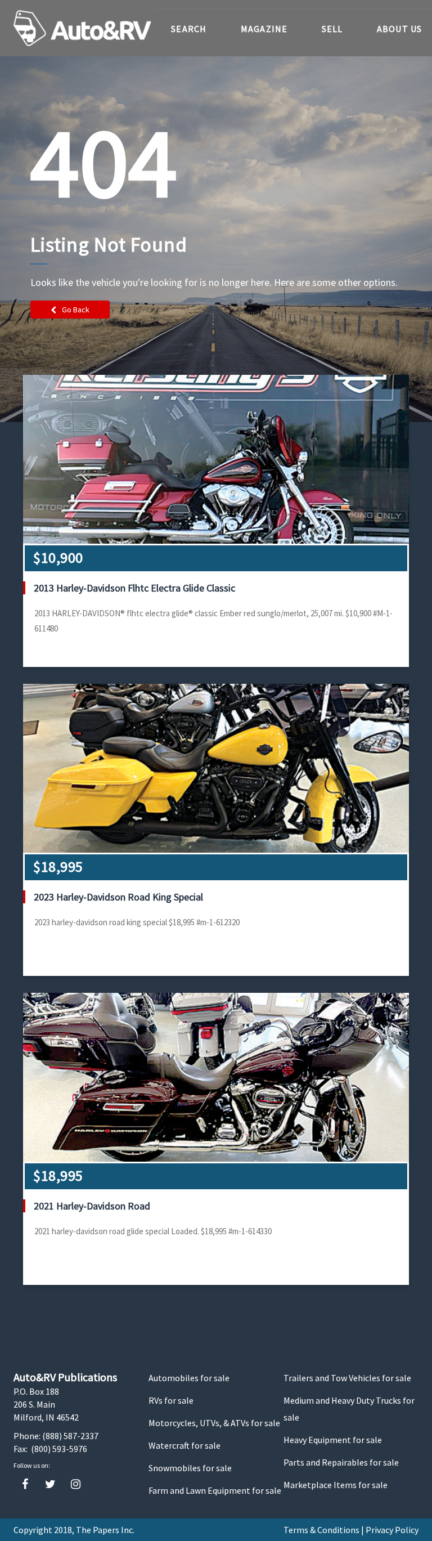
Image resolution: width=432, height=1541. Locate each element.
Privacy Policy (392, 1529)
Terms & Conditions (321, 1529)
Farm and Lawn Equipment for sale (214, 1490)
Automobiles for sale (189, 1377)
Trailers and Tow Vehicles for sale (347, 1377)
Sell (332, 28)
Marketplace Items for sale (336, 1484)
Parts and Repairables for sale (341, 1462)
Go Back (75, 309)
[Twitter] (50, 1484)
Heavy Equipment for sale (333, 1439)
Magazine (264, 28)
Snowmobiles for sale (190, 1467)
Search (189, 28)
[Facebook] (25, 1484)
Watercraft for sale (184, 1445)
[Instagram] (75, 1484)
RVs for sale (171, 1400)
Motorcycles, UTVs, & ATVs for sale (214, 1422)
